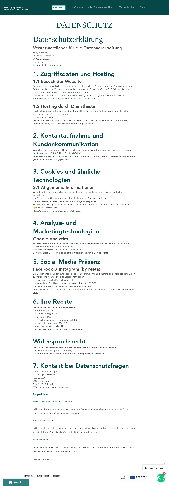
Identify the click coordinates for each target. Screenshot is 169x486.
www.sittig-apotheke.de (14, 7)
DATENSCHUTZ (43, 476)
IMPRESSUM (28, 476)
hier (43, 459)
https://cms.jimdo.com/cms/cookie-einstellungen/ (57, 211)
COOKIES (56, 476)
